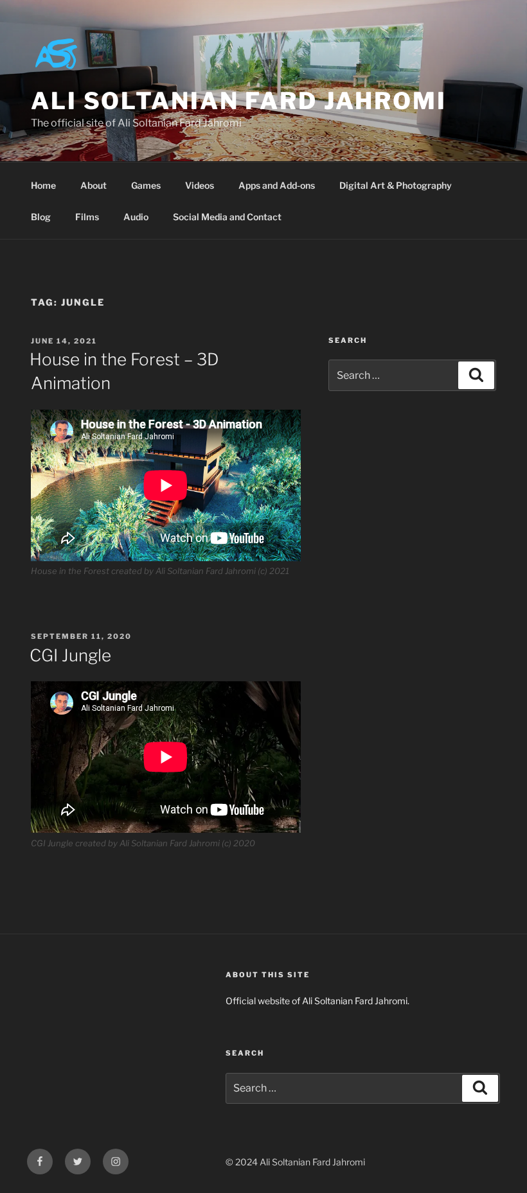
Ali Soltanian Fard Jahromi (239, 101)
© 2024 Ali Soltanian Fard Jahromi (295, 1161)
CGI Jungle (70, 655)
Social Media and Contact (227, 216)
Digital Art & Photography (395, 185)
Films (87, 216)
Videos (199, 185)
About (93, 185)
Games (146, 185)
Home (43, 185)
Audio (135, 216)
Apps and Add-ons (276, 185)
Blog (41, 216)
